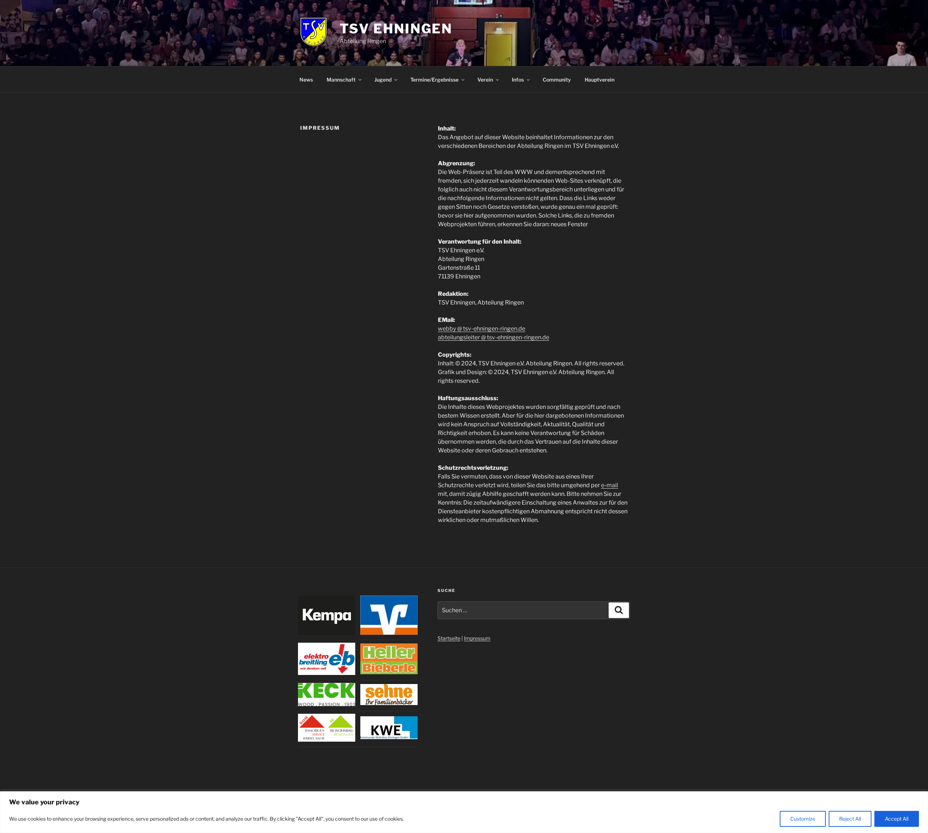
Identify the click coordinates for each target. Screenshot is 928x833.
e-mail (609, 485)
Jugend (383, 79)
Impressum (477, 638)
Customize (802, 819)
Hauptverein (599, 79)
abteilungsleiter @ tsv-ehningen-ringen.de (493, 337)
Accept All (896, 819)
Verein (485, 79)
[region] (464, 812)
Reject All (850, 819)
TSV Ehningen (396, 29)
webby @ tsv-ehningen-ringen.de (481, 328)
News (306, 79)
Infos (518, 79)
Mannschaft (341, 79)
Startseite (449, 638)
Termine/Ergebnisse (434, 79)
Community (557, 79)
